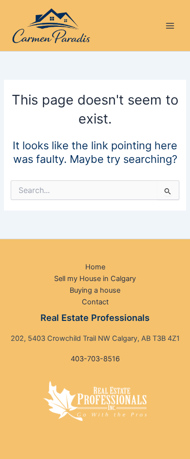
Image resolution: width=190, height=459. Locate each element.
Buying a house (95, 290)
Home (95, 267)
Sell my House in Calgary (95, 278)
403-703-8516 (95, 358)
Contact (95, 302)
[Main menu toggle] (170, 26)
